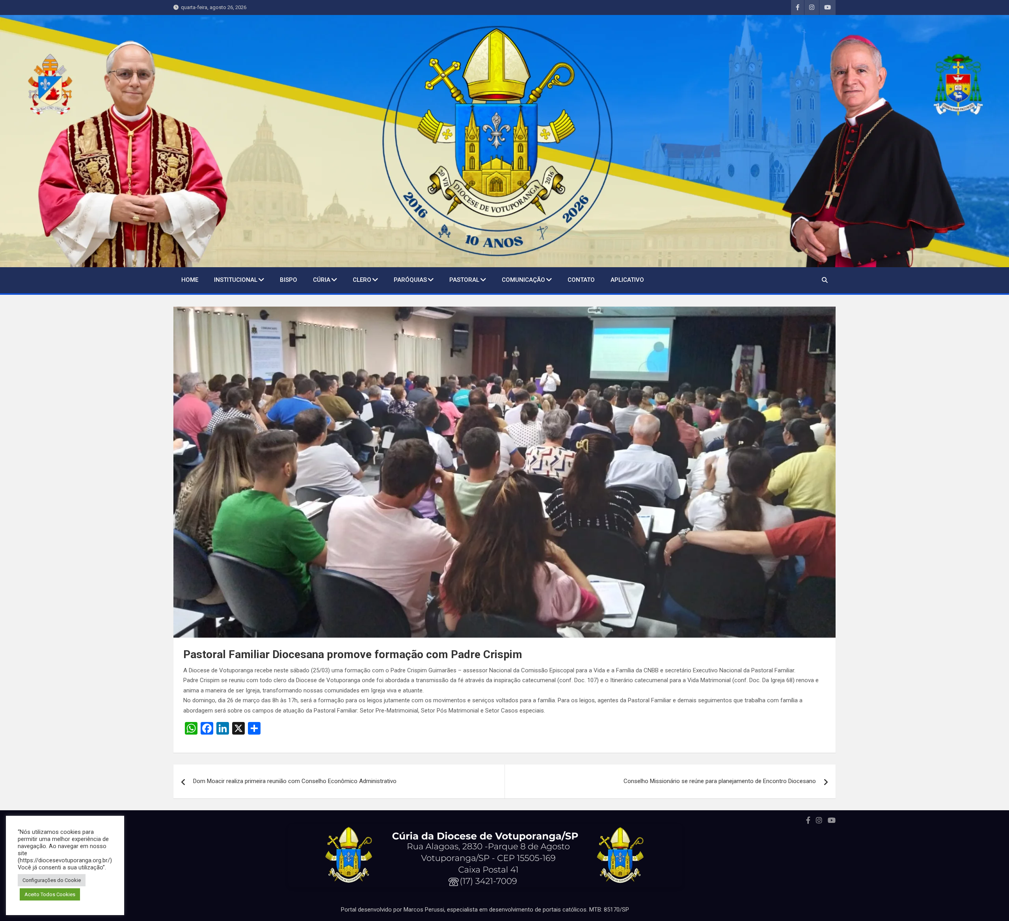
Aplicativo (627, 279)
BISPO (288, 279)
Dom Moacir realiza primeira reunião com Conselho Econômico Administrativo (295, 781)
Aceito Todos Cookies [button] (49, 894)
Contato (581, 279)
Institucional (235, 279)
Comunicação (523, 279)
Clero (362, 279)
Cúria (321, 279)
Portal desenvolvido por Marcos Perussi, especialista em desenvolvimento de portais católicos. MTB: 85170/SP (485, 909)
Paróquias (410, 279)
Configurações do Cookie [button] (51, 880)
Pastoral (464, 279)
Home (189, 279)
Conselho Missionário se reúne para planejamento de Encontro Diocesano (720, 781)
